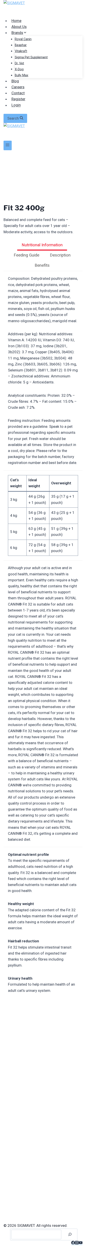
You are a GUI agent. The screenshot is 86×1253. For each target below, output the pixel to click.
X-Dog (19, 69)
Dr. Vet (19, 63)
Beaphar (21, 45)
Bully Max (21, 75)
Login (16, 105)
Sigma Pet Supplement (31, 57)
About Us (19, 26)
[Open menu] (8, 145)
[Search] (70, 1234)
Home (16, 20)
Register (18, 99)
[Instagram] (77, 1243)
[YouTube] (80, 1243)
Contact (18, 93)
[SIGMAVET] (43, 9)
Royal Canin (23, 39)
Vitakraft (21, 51)
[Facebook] (73, 1243)
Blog (15, 81)
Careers (17, 87)
